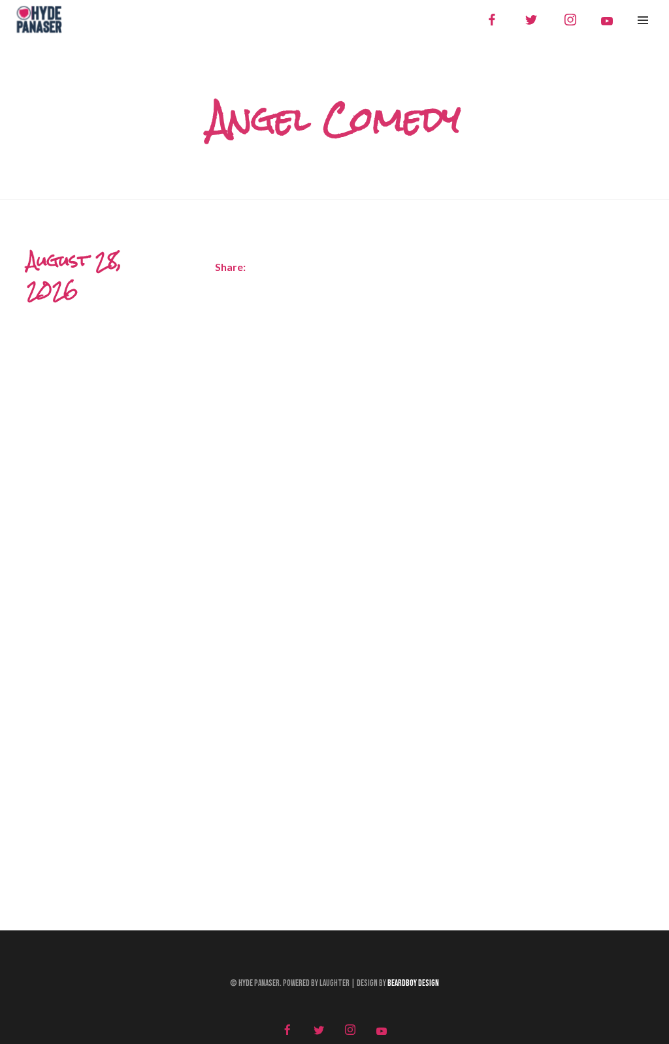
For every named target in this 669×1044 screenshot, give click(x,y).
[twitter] (531, 19)
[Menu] (642, 19)
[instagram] (570, 19)
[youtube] (607, 20)
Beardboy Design (413, 983)
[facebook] (491, 19)
